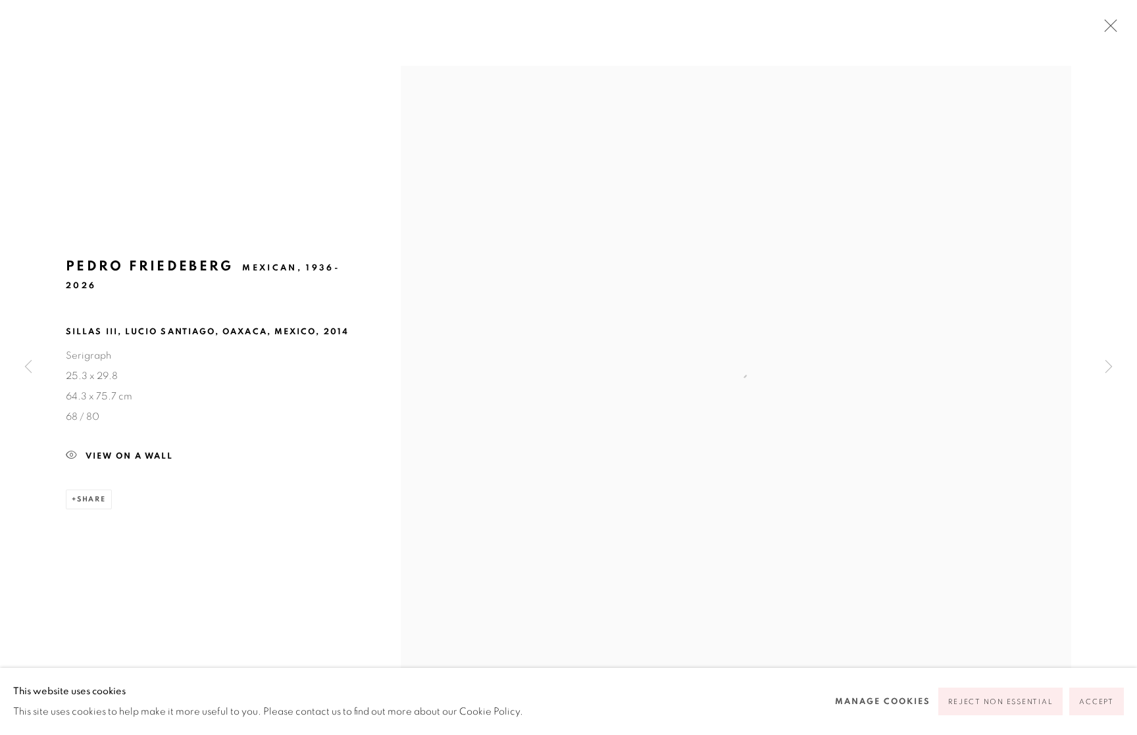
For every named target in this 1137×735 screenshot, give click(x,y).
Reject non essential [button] (1000, 701)
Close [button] (1107, 29)
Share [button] (91, 499)
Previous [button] (28, 368)
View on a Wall (129, 455)
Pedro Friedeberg (150, 266)
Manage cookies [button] (882, 701)
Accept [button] (1096, 701)
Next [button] (1108, 368)
